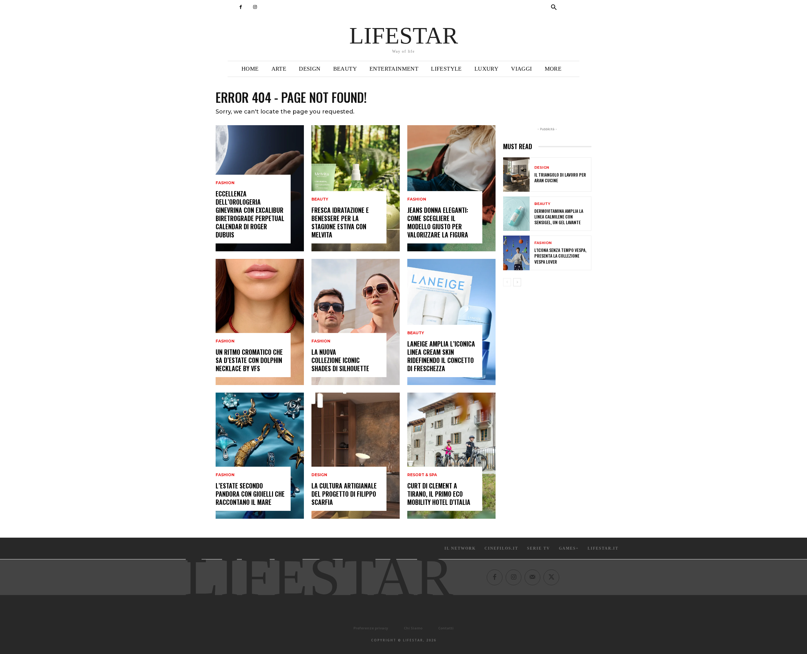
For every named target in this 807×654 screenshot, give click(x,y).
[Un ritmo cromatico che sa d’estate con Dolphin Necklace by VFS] (260, 322)
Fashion (225, 183)
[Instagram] (254, 7)
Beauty (319, 199)
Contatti (446, 628)
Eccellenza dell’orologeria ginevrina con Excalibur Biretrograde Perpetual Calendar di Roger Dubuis (250, 214)
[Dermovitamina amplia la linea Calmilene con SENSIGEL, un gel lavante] (516, 213)
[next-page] (517, 282)
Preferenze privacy (370, 628)
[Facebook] (240, 7)
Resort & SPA (422, 475)
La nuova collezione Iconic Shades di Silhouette (340, 360)
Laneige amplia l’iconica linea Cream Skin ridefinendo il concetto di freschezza (441, 356)
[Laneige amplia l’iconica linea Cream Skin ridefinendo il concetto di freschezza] (451, 322)
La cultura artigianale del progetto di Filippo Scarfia (344, 494)
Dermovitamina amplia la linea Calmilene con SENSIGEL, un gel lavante (558, 216)
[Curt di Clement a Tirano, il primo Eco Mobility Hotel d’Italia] (451, 456)
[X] (551, 577)
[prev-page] (507, 282)
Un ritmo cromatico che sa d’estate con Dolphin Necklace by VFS (249, 360)
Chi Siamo (413, 628)
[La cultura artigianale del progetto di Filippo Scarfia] (355, 456)
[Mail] (532, 577)
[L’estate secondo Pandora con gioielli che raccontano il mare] (260, 456)
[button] (553, 7)
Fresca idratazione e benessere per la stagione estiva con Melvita (340, 222)
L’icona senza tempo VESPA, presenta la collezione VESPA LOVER (560, 256)
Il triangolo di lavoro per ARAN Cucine (560, 177)
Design (319, 475)
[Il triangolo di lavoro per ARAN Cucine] (516, 174)
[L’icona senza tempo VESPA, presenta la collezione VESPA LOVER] (516, 253)
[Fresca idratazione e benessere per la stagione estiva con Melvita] (355, 188)
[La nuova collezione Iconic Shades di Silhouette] (355, 322)
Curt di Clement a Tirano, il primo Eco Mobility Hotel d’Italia (438, 494)
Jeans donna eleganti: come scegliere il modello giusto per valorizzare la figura (437, 222)
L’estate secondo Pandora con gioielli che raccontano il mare (250, 494)
